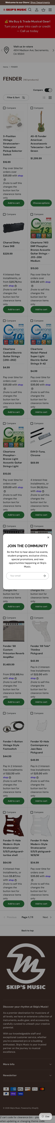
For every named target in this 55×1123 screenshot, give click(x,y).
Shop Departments (40, 2)
